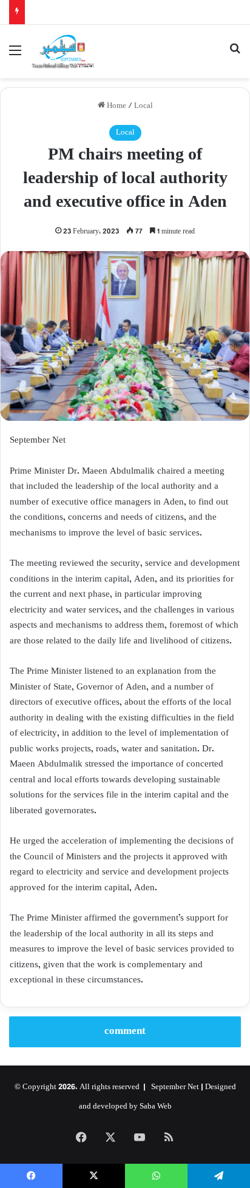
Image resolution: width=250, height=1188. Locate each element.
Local (143, 106)
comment (125, 1031)
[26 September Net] (63, 51)
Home (115, 106)
